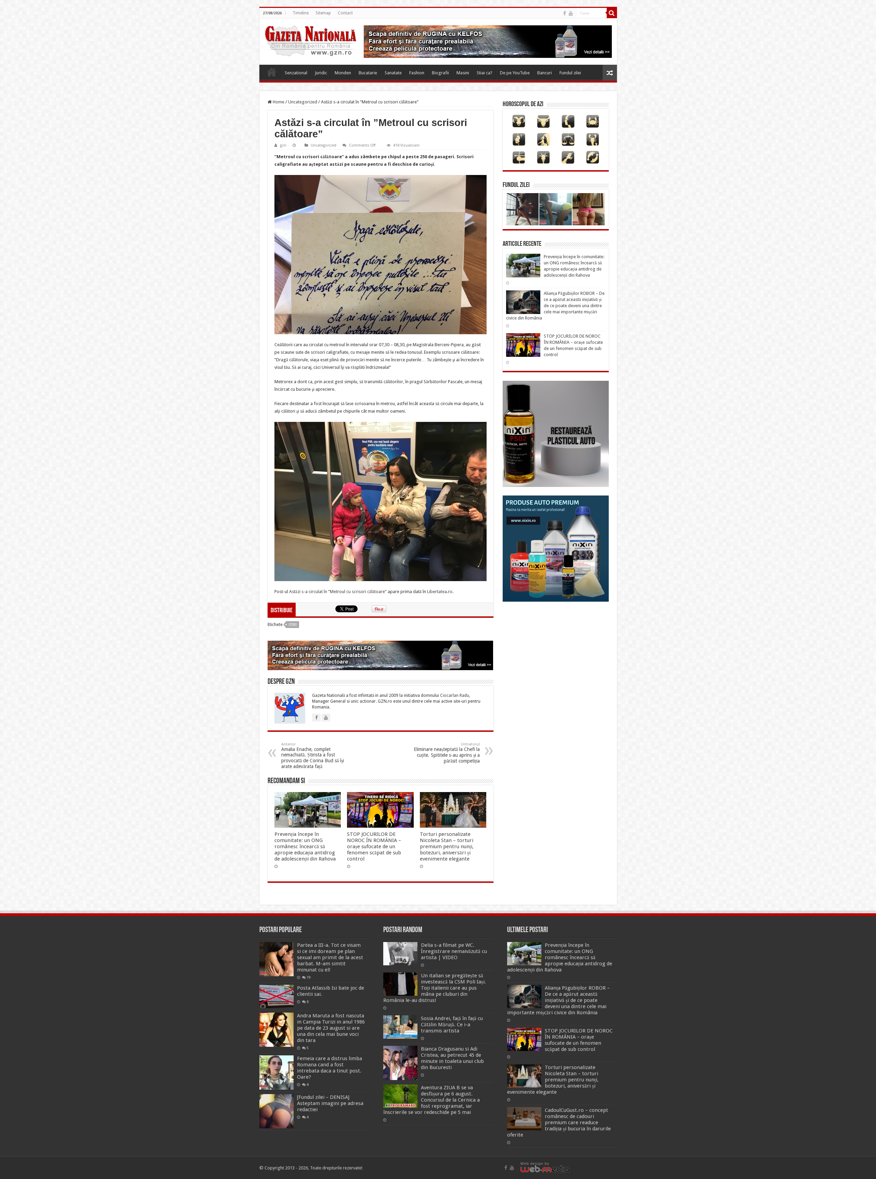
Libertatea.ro (439, 591)
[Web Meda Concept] (544, 1168)
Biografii (440, 72)
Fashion (416, 72)
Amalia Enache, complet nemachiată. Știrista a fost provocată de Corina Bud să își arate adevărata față (312, 755)
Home (272, 72)
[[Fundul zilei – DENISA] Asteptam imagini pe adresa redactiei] (276, 1111)
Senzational (296, 72)
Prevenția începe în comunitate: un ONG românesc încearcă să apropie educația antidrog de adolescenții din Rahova (305, 846)
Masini (462, 72)
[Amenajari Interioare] (488, 41)
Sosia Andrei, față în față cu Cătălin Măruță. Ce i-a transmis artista (452, 1024)
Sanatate (393, 72)
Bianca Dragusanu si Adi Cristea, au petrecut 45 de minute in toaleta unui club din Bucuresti (452, 1058)
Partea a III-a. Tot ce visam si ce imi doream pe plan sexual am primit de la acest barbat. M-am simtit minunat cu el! (330, 957)
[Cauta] (612, 13)
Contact (345, 13)
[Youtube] (571, 13)
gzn (283, 145)
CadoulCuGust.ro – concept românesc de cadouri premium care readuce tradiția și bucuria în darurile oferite (559, 1122)
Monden (343, 72)
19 (309, 977)
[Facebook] (565, 13)
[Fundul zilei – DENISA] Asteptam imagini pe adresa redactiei (330, 1103)
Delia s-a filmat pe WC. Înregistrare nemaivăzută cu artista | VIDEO (454, 951)
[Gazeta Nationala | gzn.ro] (311, 40)
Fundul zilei (570, 72)
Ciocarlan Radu (454, 695)
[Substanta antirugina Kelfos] (380, 655)
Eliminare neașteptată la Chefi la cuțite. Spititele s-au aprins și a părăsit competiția (447, 753)
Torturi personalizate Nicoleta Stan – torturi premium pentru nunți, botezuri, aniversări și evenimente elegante (447, 846)
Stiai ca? (484, 72)
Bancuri (544, 72)
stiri (292, 625)
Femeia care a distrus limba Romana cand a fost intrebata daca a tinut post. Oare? (329, 1067)
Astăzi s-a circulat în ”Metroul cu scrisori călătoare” (338, 591)
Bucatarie (368, 72)
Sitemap (323, 13)
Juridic (321, 72)
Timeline (301, 13)
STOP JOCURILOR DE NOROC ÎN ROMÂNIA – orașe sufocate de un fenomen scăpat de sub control (374, 846)
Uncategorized (302, 101)
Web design (531, 1164)
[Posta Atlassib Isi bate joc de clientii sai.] (276, 996)
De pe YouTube (515, 72)
